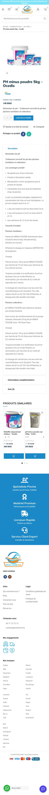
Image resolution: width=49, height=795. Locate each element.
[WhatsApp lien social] (29, 134)
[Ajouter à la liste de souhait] (21, 413)
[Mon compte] (38, 9)
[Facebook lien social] (23, 134)
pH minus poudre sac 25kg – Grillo (34, 433)
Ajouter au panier (23, 118)
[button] (14, 456)
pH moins (27, 26)
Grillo (27, 437)
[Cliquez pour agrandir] (7, 73)
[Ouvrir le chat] (43, 789)
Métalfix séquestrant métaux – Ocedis (12, 433)
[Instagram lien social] (10, 577)
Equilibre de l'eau (16, 26)
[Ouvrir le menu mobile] (3, 9)
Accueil (5, 26)
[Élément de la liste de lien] (13, 591)
